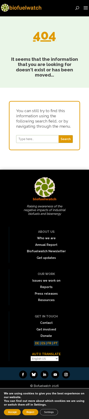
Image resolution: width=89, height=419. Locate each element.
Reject (30, 412)
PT (56, 343)
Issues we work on (46, 280)
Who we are (46, 238)
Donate (46, 336)
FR (49, 343)
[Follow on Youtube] (55, 374)
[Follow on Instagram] (66, 374)
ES (43, 343)
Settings (49, 412)
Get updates (46, 258)
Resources (46, 300)
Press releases (46, 293)
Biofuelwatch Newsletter (46, 251)
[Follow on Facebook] (23, 374)
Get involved (46, 329)
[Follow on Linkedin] (44, 374)
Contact (46, 323)
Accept (12, 412)
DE (37, 343)
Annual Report (46, 245)
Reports (46, 287)
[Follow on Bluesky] (34, 374)
